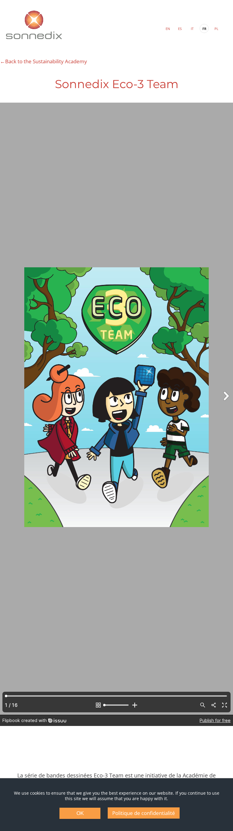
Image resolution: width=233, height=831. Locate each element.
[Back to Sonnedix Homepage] (34, 25)
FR (204, 28)
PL (216, 28)
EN (168, 28)
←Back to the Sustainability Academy (43, 61)
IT (192, 28)
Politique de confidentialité (143, 813)
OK (80, 813)
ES (180, 28)
